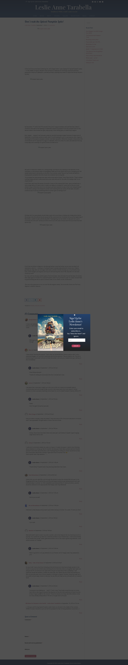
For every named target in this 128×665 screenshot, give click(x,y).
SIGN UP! (76, 346)
